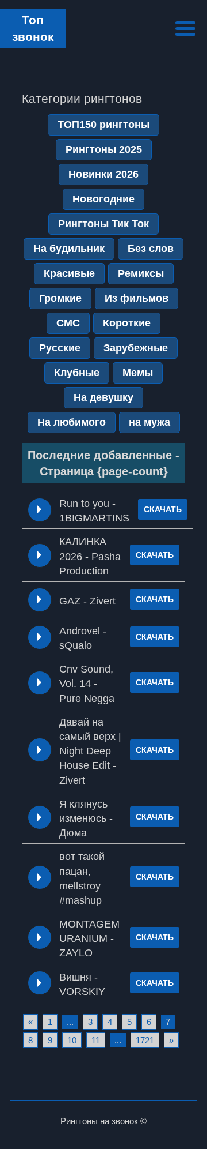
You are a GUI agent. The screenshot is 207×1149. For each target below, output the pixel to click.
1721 (145, 1040)
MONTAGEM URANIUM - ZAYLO (89, 938)
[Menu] (185, 27)
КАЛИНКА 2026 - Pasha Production (90, 556)
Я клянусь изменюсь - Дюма (86, 818)
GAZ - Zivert (87, 601)
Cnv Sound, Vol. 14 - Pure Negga (86, 683)
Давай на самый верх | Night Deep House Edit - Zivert (90, 751)
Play (39, 509)
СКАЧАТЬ (163, 509)
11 (95, 1040)
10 (71, 1040)
